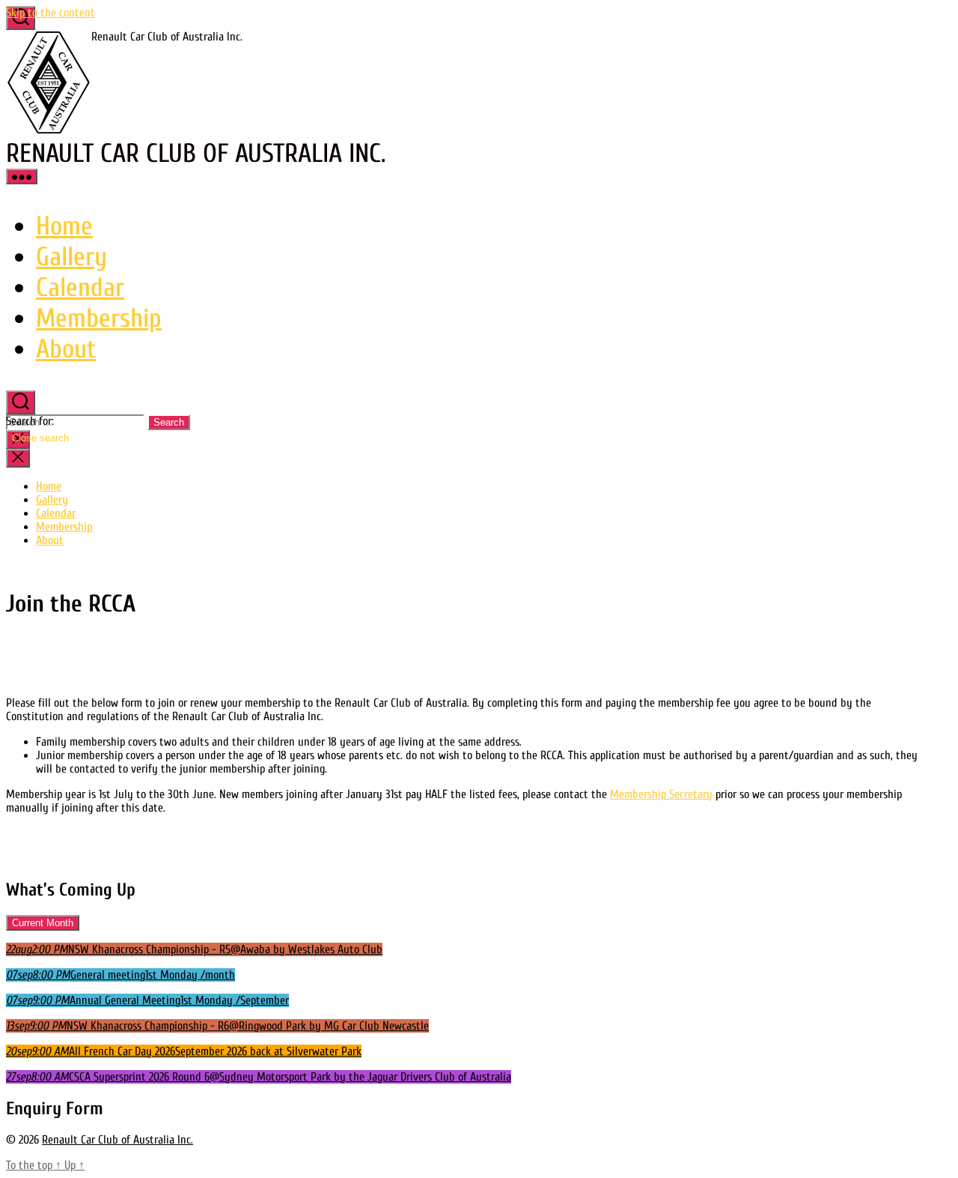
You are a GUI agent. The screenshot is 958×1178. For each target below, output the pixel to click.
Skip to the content (50, 12)
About (66, 348)
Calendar (80, 287)
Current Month (42, 922)
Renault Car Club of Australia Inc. (117, 1140)
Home (64, 226)
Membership (99, 318)
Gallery (71, 256)
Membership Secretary (661, 794)
